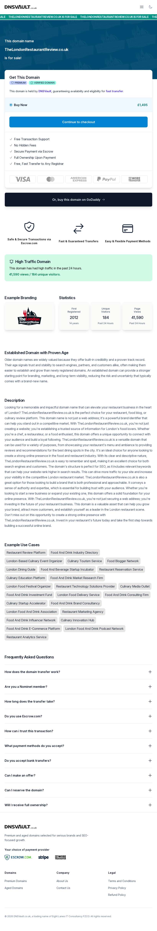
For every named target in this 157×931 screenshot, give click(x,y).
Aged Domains (14, 888)
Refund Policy (117, 894)
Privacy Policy (117, 888)
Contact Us (63, 888)
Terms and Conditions (122, 881)
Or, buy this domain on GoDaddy (76, 200)
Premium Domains (16, 881)
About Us (62, 881)
